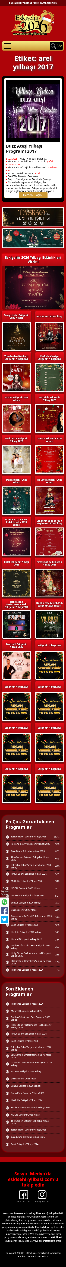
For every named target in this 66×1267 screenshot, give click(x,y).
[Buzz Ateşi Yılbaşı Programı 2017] (33, 111)
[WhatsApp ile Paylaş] (4, 902)
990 (57, 844)
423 (57, 910)
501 (57, 895)
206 (57, 962)
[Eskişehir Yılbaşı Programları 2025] (33, 238)
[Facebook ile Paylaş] (4, 910)
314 (57, 939)
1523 (56, 837)
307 (57, 946)
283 (57, 954)
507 (57, 888)
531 (57, 874)
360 (57, 925)
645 (57, 858)
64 (58, 970)
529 (57, 881)
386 (57, 917)
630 (57, 866)
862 (57, 851)
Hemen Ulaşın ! (33, 195)
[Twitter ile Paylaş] (4, 919)
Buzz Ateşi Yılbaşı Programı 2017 (24, 148)
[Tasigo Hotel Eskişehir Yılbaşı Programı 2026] (33, 217)
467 (57, 903)
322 (57, 932)
